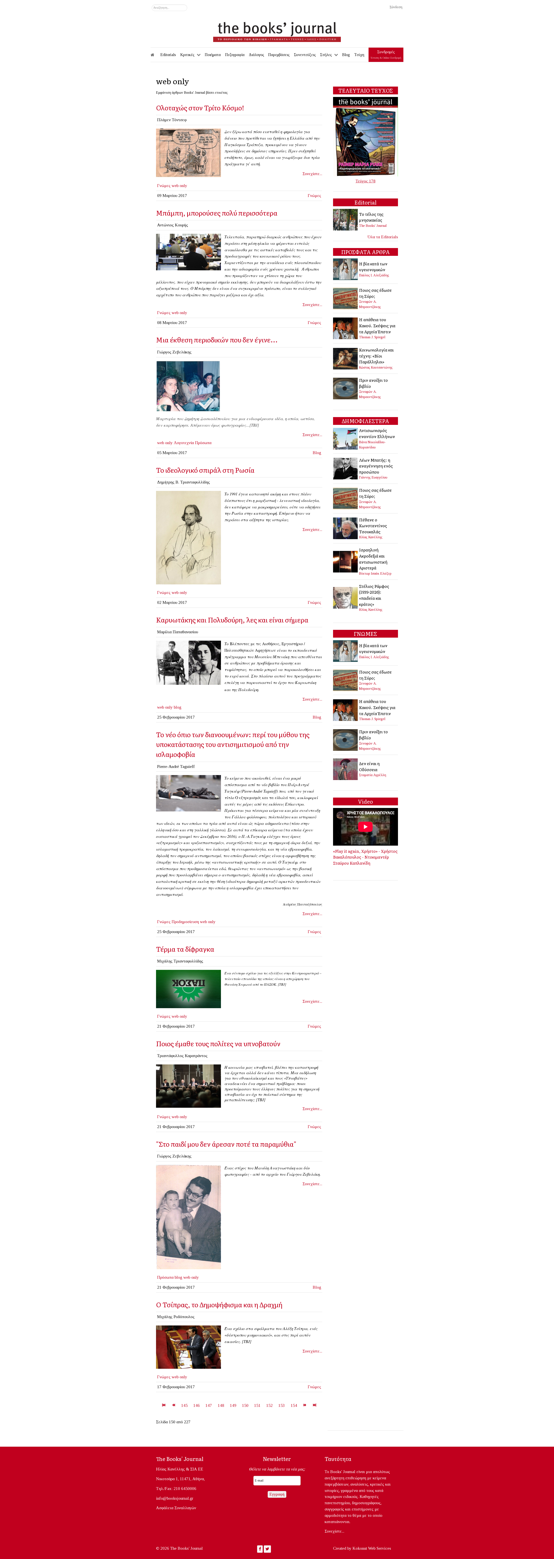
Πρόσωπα (203, 442)
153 (281, 1405)
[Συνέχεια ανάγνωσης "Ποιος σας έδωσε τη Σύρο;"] (345, 298)
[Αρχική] (155, 55)
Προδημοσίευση (185, 921)
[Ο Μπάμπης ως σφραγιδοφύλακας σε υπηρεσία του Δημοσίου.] (188, 251)
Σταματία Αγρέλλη (372, 775)
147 (208, 1405)
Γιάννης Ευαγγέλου (373, 477)
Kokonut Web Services (372, 1548)
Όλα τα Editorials (383, 237)
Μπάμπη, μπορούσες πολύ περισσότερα (216, 213)
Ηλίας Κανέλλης (370, 537)
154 (294, 1405)
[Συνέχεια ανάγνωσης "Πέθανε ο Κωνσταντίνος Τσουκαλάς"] (345, 528)
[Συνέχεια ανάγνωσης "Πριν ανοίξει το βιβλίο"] (345, 388)
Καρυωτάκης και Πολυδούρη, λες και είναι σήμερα (232, 619)
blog (177, 707)
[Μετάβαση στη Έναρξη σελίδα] (164, 1405)
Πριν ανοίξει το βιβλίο (373, 383)
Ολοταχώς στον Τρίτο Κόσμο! (200, 107)
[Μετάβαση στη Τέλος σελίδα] (314, 1405)
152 (269, 1405)
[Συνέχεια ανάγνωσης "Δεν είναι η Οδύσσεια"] (345, 768)
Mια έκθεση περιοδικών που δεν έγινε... (217, 339)
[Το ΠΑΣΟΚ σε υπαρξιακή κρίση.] (188, 988)
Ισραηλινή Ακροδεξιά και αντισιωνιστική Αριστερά (373, 559)
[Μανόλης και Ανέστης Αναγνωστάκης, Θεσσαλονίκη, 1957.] (188, 1216)
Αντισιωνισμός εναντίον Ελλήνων (377, 433)
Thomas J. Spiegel (372, 337)
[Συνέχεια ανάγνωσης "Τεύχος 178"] (365, 136)
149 (233, 1405)
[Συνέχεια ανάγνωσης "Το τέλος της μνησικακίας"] (345, 219)
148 (221, 1405)
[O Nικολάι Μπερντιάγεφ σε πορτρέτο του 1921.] (188, 537)
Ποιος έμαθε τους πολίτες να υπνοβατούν (218, 1043)
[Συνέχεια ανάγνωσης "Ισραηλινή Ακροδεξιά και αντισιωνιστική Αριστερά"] (345, 561)
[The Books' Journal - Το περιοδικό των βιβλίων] (277, 30)
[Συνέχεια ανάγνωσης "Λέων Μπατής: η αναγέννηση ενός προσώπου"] (345, 468)
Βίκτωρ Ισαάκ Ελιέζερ (375, 573)
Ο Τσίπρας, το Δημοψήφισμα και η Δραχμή (219, 1304)
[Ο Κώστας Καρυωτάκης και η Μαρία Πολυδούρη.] (188, 662)
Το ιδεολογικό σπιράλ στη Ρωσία (205, 470)
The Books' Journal (373, 225)
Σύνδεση (396, 7)
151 (257, 1405)
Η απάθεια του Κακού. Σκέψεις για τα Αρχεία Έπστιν (377, 325)
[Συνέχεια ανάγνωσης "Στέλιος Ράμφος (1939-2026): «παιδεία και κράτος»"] (345, 597)
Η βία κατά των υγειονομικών (373, 267)
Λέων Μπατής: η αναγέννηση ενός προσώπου (376, 466)
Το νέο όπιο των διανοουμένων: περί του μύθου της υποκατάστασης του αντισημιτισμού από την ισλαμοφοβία (232, 744)
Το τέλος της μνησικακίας (371, 217)
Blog (317, 452)
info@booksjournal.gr (174, 1498)
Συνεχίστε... (312, 173)
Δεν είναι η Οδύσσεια (369, 766)
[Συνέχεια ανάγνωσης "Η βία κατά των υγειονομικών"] (345, 269)
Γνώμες (164, 185)
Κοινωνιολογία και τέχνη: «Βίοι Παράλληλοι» (376, 356)
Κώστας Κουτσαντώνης (376, 367)
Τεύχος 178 (365, 181)
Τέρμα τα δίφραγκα (185, 949)
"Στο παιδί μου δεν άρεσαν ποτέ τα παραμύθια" (226, 1144)
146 (196, 1405)
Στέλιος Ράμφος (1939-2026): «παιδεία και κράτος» (374, 595)
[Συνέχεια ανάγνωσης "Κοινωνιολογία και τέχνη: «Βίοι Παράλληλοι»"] (345, 358)
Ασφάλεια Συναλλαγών (176, 1508)
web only (179, 185)
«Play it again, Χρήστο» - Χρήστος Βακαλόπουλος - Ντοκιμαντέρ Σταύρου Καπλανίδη (365, 857)
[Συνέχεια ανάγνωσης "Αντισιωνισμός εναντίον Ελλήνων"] (345, 438)
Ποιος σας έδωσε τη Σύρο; (375, 293)
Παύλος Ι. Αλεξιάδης (374, 275)
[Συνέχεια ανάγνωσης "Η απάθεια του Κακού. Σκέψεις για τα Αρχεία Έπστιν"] (345, 328)
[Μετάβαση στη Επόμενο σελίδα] (305, 1405)
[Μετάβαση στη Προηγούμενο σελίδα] (173, 1405)
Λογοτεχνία (184, 442)
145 (184, 1405)
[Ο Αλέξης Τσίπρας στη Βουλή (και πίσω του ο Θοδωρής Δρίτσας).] (188, 1346)
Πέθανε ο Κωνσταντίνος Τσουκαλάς (373, 526)
